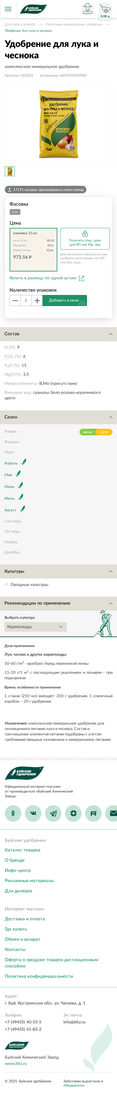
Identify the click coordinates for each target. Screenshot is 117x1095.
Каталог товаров (22, 850)
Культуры (14, 571)
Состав (11, 334)
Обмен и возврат (22, 939)
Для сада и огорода (20, 24)
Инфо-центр (18, 870)
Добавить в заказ (64, 300)
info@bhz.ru (74, 1022)
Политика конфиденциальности (39, 976)
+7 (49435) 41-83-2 (23, 1029)
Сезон (10, 417)
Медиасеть (74, 1085)
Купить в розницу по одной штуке (43, 278)
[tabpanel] (58, 124)
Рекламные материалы (29, 881)
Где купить (16, 929)
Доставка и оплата (25, 919)
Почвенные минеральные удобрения (74, 24)
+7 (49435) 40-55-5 (23, 1022)
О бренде (15, 860)
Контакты (15, 949)
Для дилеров (18, 891)
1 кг (15, 212)
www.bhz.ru (16, 1064)
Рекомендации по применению (37, 603)
